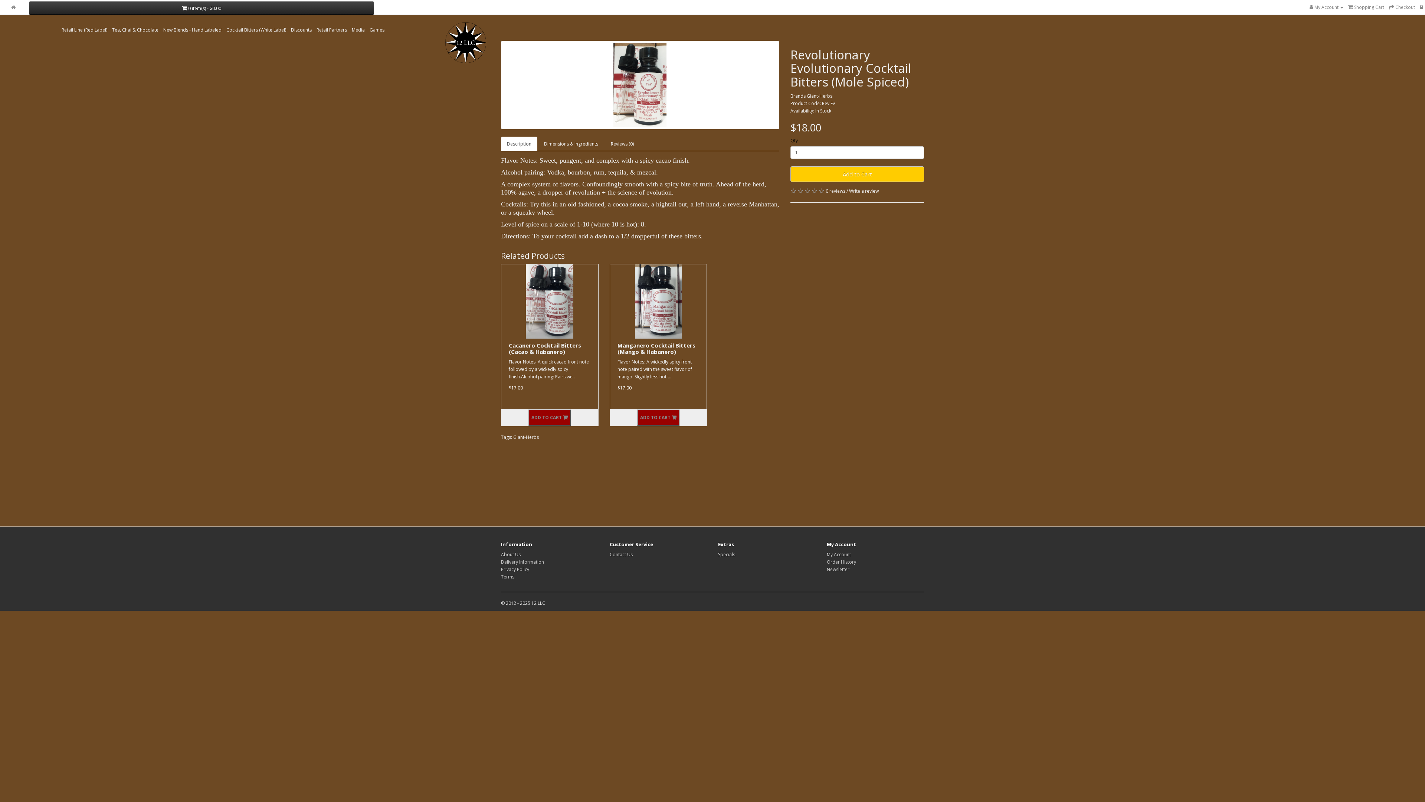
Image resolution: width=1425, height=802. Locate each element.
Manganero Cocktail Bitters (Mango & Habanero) (656, 348)
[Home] (13, 7)
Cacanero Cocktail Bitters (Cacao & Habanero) (545, 348)
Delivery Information (522, 562)
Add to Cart (857, 174)
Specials (726, 554)
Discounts (301, 30)
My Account (839, 554)
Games (377, 30)
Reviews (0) (622, 144)
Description (519, 144)
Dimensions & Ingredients (571, 144)
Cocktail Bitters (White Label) (256, 30)
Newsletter (838, 569)
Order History (841, 562)
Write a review (864, 191)
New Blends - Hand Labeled (192, 30)
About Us (511, 554)
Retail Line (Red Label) (84, 30)
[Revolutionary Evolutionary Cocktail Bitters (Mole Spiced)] (640, 85)
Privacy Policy (515, 569)
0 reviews (835, 191)
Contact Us (621, 554)
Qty (794, 140)
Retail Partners (332, 30)
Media (358, 30)
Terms (507, 577)
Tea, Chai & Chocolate (135, 30)
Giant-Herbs (819, 96)
